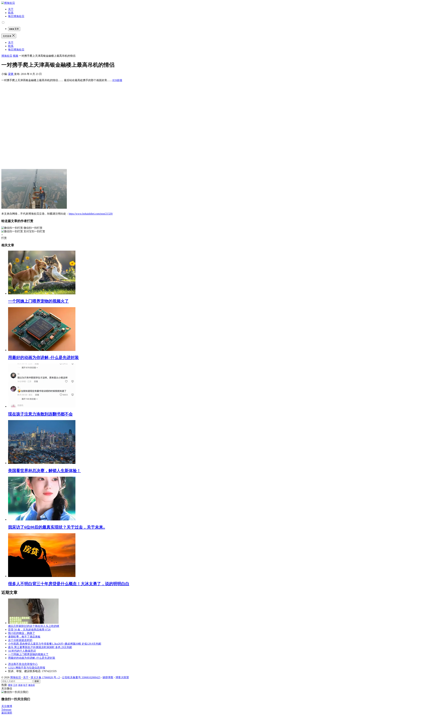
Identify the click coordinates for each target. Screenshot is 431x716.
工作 (15, 685)
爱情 (10, 685)
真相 (20, 685)
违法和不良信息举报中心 (23, 664)
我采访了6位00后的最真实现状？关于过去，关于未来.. (56, 527)
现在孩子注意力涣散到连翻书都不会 (40, 414)
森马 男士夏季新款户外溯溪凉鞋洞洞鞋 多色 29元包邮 (40, 647)
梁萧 (11, 74)
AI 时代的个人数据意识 (22, 650)
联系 (10, 12)
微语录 (31, 685)
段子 (25, 685)
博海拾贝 (6, 55)
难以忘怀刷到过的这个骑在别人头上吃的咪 (33, 626)
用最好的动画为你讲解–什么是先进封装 (43, 357)
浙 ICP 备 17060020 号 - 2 (45, 677)
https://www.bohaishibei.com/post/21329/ (91, 213)
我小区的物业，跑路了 (21, 633)
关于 (10, 9)
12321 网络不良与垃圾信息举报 (26, 667)
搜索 (37, 681)
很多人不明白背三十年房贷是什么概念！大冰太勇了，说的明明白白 (68, 584)
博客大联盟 (122, 677)
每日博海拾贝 (16, 16)
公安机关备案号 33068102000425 (81, 677)
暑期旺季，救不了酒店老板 (24, 636)
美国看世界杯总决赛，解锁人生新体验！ (44, 470)
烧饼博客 (108, 677)
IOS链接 (117, 80)
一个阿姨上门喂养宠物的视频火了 (38, 301)
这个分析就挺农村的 (20, 640)
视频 (15, 55)
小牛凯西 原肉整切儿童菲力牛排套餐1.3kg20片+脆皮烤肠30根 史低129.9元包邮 (54, 643)
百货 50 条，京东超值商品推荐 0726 (29, 629)
